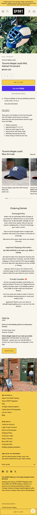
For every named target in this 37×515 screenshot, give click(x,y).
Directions (9, 351)
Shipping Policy (7, 433)
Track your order (7, 436)
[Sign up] (34, 464)
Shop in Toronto (7, 438)
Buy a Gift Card (7, 441)
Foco (3, 57)
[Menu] (3, 11)
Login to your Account (9, 427)
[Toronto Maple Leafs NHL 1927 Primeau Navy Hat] (15, 172)
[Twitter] (15, 471)
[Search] (7, 12)
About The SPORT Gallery (10, 398)
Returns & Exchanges (9, 430)
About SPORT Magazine (10, 401)
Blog (3, 415)
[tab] (6, 110)
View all (32, 154)
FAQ (3, 404)
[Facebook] (3, 471)
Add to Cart (18, 512)
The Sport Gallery (11, 507)
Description (5, 110)
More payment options (18, 93)
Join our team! (7, 412)
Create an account (8, 424)
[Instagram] (7, 471)
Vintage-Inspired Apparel (10, 407)
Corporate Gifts (7, 444)
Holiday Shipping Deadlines (11, 447)
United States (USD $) (8, 504)
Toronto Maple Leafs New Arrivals (12, 152)
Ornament (9, 57)
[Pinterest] (11, 471)
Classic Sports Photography (11, 409)
